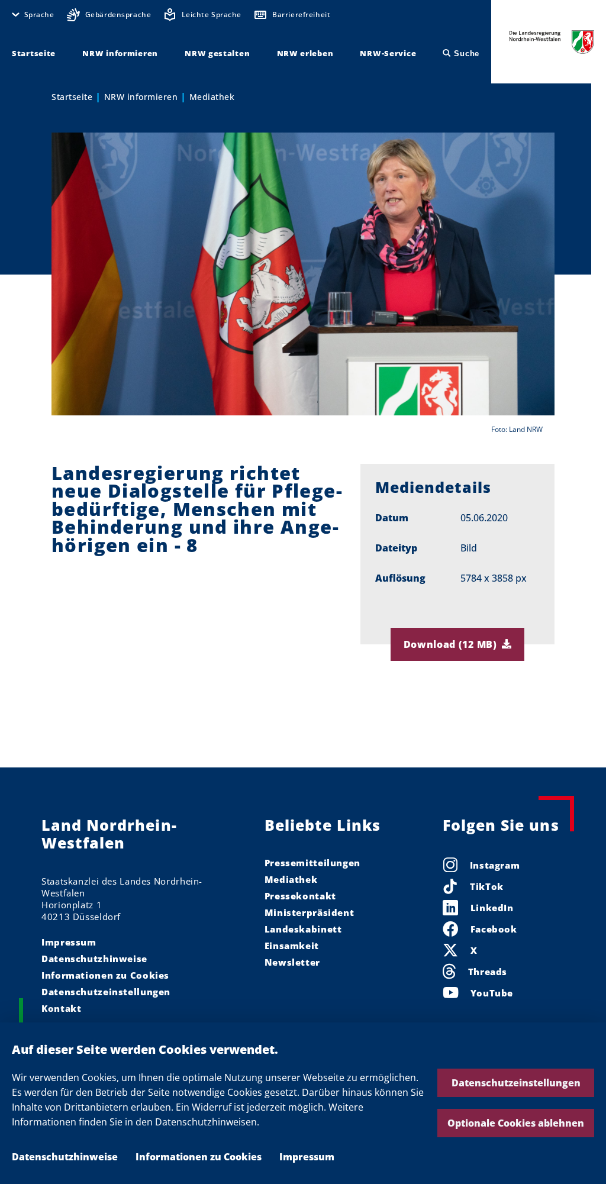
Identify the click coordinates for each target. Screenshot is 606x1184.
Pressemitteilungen (312, 863)
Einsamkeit (292, 945)
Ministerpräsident (309, 912)
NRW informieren (141, 96)
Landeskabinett (303, 929)
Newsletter (292, 962)
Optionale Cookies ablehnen (515, 1123)
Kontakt (61, 1008)
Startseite (71, 96)
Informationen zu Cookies (199, 1156)
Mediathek (212, 96)
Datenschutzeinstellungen (516, 1082)
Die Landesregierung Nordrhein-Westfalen (551, 42)
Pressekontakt (300, 896)
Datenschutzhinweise (65, 1156)
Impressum (306, 1156)
